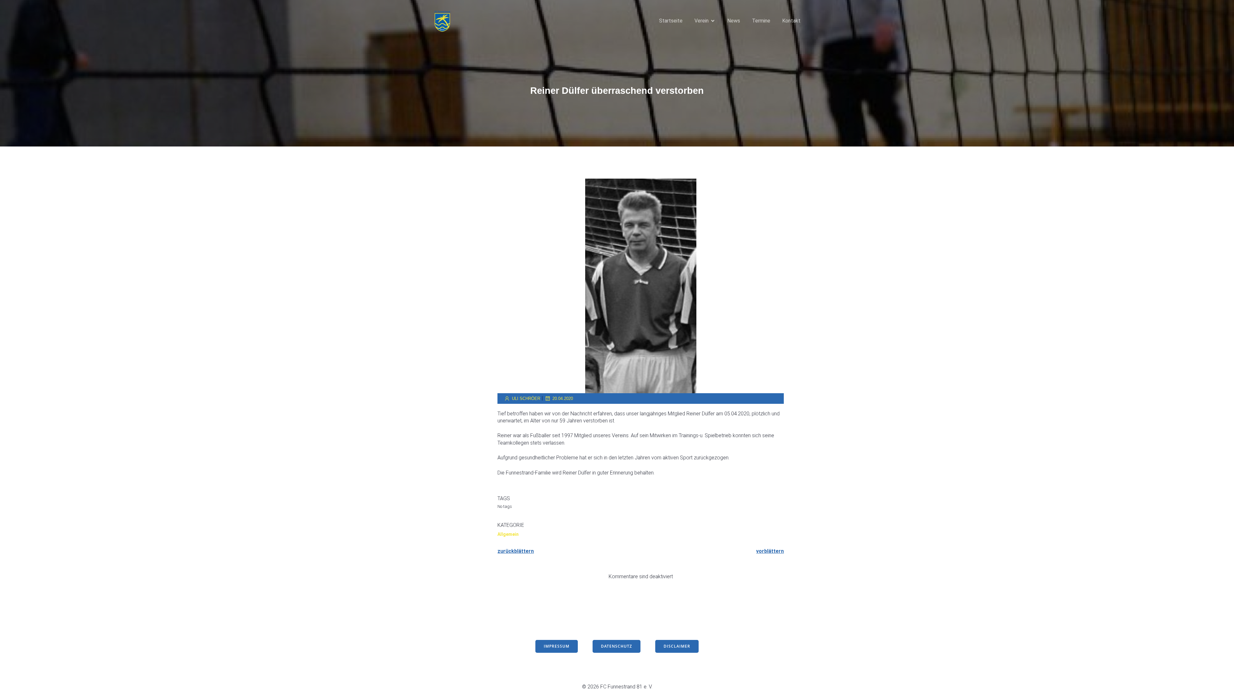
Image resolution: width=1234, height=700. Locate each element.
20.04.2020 (562, 398)
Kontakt (791, 21)
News (733, 21)
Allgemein (508, 534)
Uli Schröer (526, 398)
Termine (761, 21)
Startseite (671, 21)
